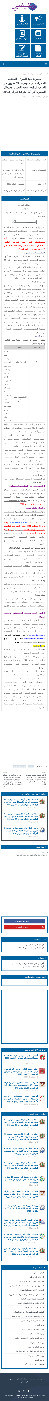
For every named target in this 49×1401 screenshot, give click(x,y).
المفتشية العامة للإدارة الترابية (32, 1299)
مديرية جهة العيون (29, 74)
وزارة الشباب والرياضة (35, 1356)
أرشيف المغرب (38, 1273)
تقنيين (31, 766)
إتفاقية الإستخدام (21, 1379)
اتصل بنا (10, 1379)
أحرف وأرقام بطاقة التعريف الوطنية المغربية (27, 963)
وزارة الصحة (39, 1360)
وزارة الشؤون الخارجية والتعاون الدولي (29, 1351)
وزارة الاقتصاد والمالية (35, 1334)
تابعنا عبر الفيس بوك (22, 921)
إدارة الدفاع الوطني (36, 1277)
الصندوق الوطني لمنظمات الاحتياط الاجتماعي (27, 1286)
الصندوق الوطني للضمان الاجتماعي (31, 1281)
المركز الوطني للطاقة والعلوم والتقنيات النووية (26, 1294)
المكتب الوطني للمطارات (34, 1308)
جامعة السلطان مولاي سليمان (32, 1329)
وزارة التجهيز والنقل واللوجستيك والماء (29, 1338)
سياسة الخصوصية (36, 1379)
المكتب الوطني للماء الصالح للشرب (30, 1303)
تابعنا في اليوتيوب (22, 927)
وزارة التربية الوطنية (36, 1343)
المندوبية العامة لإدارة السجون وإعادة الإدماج (27, 1316)
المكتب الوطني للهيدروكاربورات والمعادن (28, 1312)
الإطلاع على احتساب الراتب (33, 945)
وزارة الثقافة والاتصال (36, 1347)
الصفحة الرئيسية (42, 74)
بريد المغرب (39, 1325)
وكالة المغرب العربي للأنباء (34, 1364)
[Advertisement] (24, 126)
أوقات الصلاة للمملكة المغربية (33, 966)
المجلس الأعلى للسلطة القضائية (32, 1290)
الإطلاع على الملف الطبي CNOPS (31, 948)
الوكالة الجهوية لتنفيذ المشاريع (32, 1321)
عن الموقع (24, 1382)
